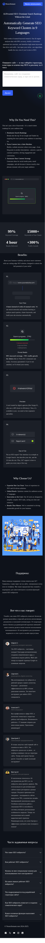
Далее (8, 93)
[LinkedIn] (22, 933)
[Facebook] (6, 933)
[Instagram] (18, 933)
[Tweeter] (10, 933)
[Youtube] (14, 933)
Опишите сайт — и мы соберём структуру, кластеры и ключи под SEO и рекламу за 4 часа (22, 65)
